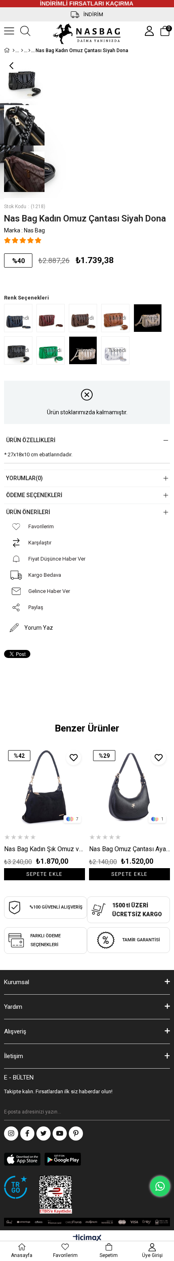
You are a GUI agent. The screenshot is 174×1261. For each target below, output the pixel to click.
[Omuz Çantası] (29, 50)
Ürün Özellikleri (30, 440)
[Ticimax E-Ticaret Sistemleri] (87, 1238)
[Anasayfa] (14, 50)
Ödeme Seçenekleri (34, 495)
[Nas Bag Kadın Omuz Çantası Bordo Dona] (52, 318)
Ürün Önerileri (28, 512)
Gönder (164, 1112)
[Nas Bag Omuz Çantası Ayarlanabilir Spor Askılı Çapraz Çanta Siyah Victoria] (129, 786)
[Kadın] (22, 50)
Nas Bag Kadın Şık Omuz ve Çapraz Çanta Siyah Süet (44, 849)
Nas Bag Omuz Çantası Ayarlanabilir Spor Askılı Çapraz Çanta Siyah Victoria (129, 849)
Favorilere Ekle (73, 757)
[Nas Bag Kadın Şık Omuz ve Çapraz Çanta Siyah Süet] (44, 786)
